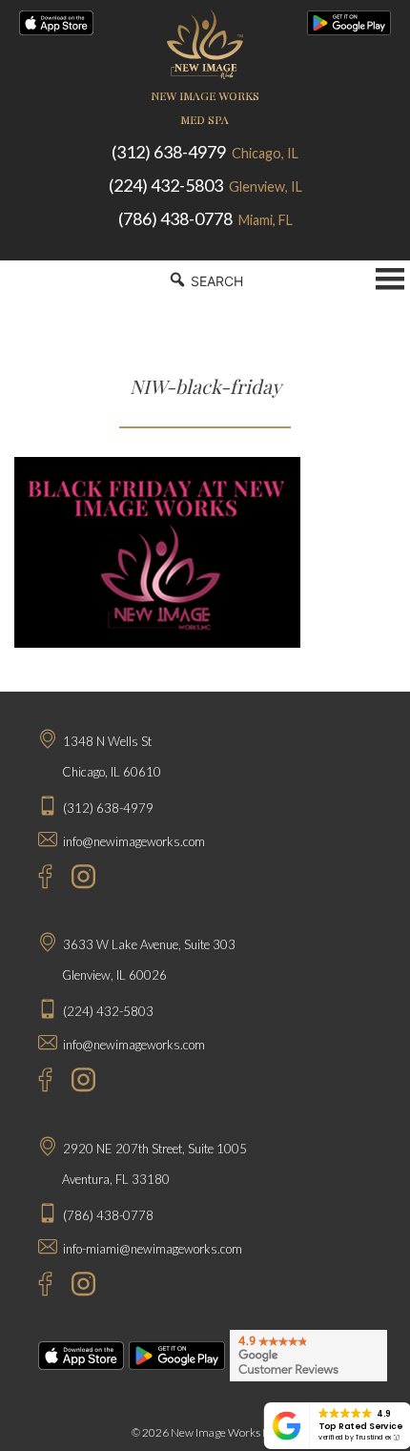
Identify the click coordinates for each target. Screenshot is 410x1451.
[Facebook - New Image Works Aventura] (35, 1286)
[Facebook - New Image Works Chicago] (35, 879)
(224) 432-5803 (205, 185)
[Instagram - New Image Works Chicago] (78, 879)
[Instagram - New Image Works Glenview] (78, 1082)
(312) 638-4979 (205, 151)
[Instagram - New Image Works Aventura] (78, 1286)
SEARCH (215, 281)
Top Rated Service (360, 1426)
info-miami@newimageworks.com (152, 1248)
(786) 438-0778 (205, 218)
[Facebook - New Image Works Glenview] (35, 1082)
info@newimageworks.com (134, 841)
